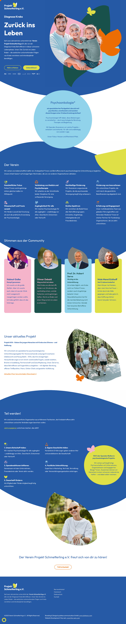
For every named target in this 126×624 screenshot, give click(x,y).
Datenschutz (58, 594)
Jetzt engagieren (10, 428)
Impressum (57, 592)
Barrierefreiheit (59, 589)
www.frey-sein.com (73, 618)
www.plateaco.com (85, 615)
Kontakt (56, 597)
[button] (4, 620)
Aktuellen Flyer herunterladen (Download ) (20, 374)
